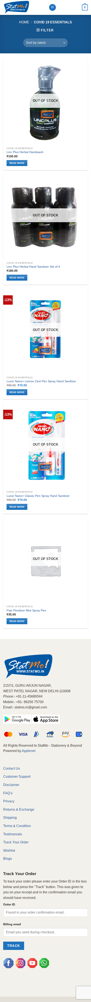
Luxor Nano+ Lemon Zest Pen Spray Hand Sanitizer (41, 381)
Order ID (9, 904)
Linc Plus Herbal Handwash (25, 152)
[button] (45, 30)
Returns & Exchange (18, 809)
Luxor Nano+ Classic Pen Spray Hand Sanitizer (38, 495)
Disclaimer (11, 785)
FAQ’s (7, 793)
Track (13, 946)
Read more (17, 163)
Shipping (10, 817)
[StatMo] (24, 7)
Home (24, 22)
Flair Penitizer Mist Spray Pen (26, 610)
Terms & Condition (17, 826)
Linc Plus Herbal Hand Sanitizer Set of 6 (33, 266)
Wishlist (9, 850)
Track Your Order (16, 842)
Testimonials (12, 834)
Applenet (28, 751)
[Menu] (52, 7)
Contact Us (11, 768)
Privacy (8, 801)
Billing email (12, 924)
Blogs (7, 858)
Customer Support (16, 776)
